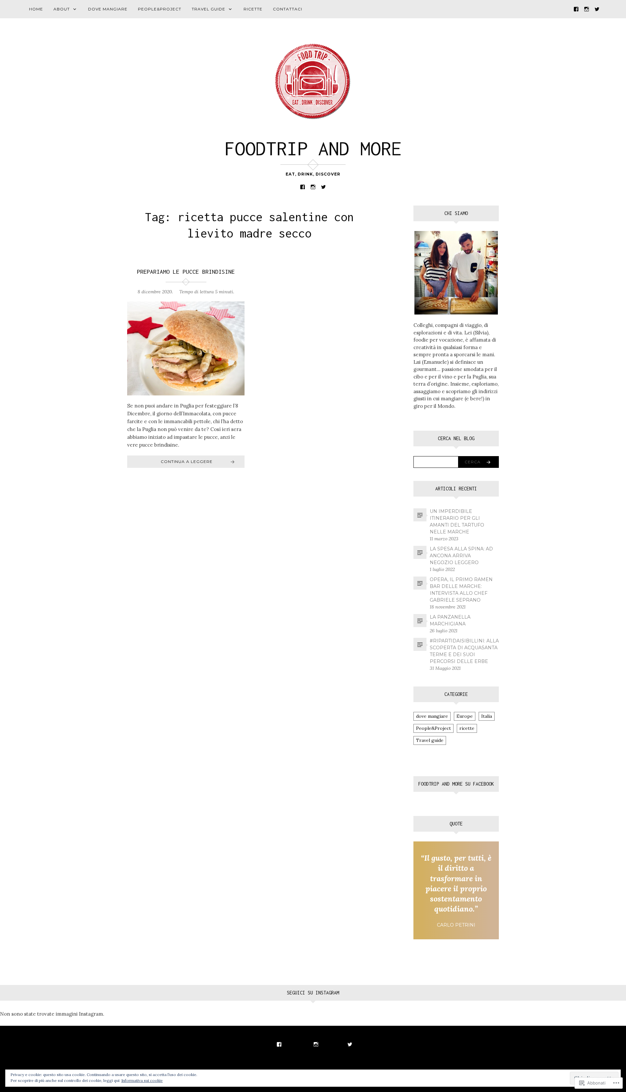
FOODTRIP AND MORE (313, 148)
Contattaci (287, 9)
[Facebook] (576, 9)
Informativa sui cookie (142, 1080)
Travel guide (208, 9)
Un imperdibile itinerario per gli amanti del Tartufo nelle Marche (457, 521)
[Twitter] (597, 9)
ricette (253, 9)
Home (36, 9)
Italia (486, 716)
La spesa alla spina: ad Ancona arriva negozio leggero (461, 555)
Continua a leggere (187, 461)
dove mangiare (107, 9)
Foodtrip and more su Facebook (456, 784)
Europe (464, 716)
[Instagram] (586, 9)
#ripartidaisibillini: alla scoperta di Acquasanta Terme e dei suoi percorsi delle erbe (464, 651)
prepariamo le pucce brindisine (186, 271)
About (61, 9)
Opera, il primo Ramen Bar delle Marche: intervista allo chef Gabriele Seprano (461, 590)
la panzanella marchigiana (450, 620)
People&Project (159, 9)
